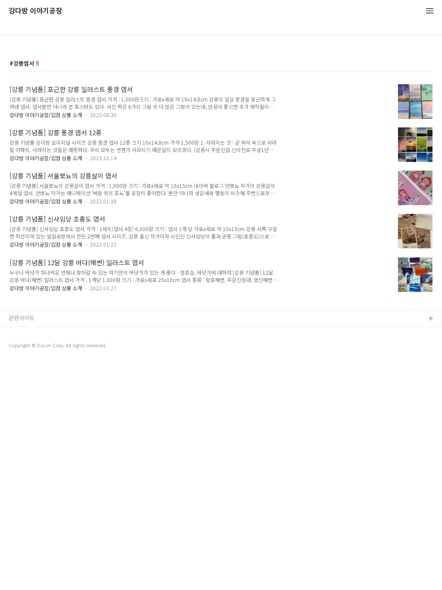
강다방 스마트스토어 (33, 347)
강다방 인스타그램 (30, 333)
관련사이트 (22, 318)
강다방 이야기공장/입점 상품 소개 (45, 114)
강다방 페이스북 (28, 360)
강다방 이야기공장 (35, 11)
